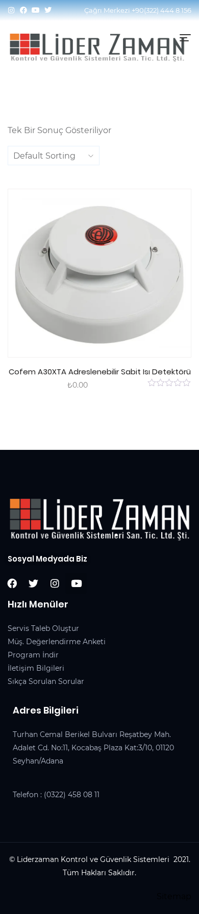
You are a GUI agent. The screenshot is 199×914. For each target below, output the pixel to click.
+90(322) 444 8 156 (161, 10)
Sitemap (174, 896)
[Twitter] (48, 10)
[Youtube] (35, 10)
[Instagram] (11, 10)
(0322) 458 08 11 (72, 794)
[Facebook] (23, 10)
